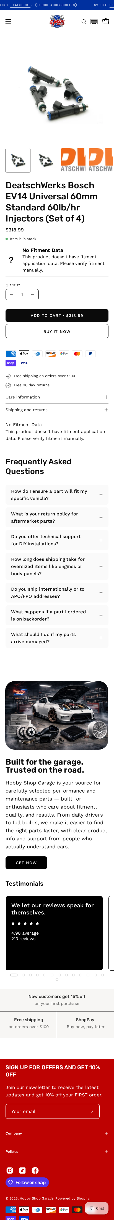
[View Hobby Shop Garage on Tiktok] (22, 1170)
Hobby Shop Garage (36, 1198)
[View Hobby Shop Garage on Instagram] (10, 1170)
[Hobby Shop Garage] (57, 21)
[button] (94, 20)
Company (14, 1133)
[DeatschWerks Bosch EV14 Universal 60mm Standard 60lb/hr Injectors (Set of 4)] (18, 160)
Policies (12, 1151)
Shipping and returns (27, 409)
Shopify (83, 1198)
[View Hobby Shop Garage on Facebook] (35, 1170)
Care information (23, 397)
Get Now (26, 863)
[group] (57, 933)
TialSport (27, 5)
